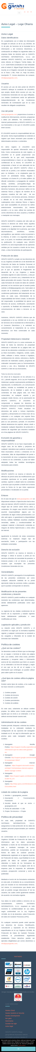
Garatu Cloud (10, 1010)
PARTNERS (18, 956)
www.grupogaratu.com (9, 114)
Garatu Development (12, 1016)
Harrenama (9, 1021)
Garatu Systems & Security (14, 1013)
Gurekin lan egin (11, 1023)
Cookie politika (22, 1045)
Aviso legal (9, 1026)
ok (18, 1049)
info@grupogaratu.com (9, 78)
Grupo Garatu (12, 6)
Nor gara (8, 1018)
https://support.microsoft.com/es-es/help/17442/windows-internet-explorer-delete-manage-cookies (20, 768)
